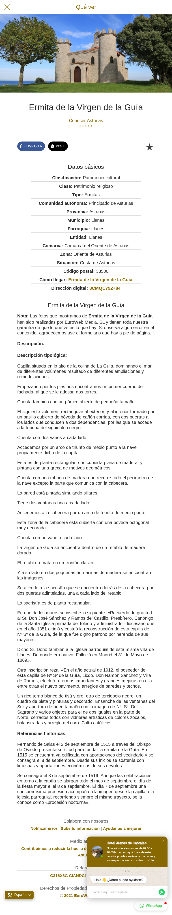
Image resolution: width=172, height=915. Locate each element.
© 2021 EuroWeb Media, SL (86, 895)
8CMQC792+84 (104, 288)
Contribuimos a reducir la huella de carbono (63, 848)
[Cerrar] (7, 7)
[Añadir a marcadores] (149, 146)
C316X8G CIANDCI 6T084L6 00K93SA (86, 875)
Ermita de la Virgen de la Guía (100, 279)
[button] (163, 840)
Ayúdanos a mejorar (122, 828)
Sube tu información (80, 828)
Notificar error (43, 828)
